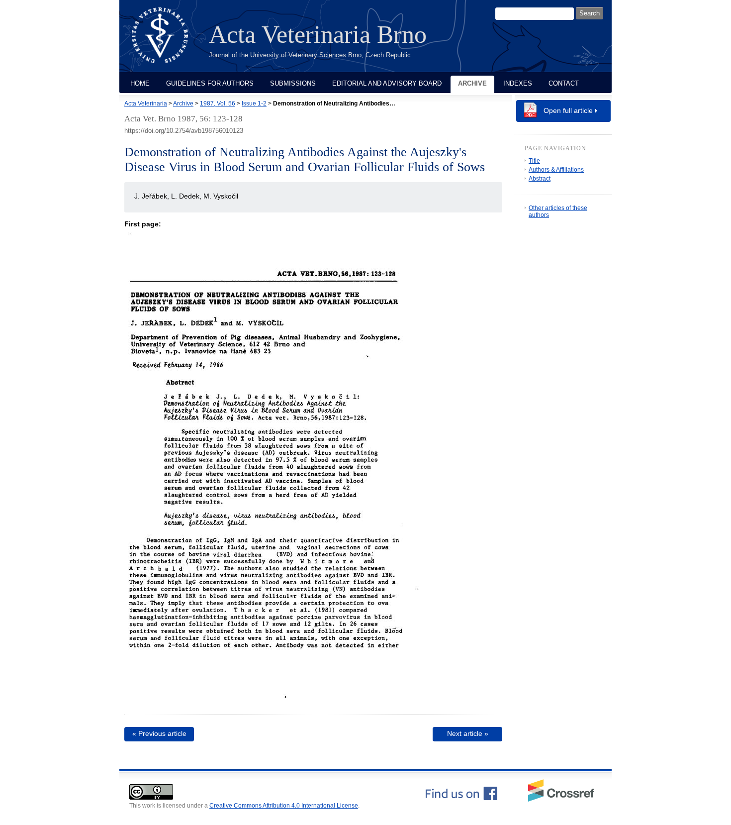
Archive (472, 83)
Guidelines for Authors (210, 83)
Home (140, 83)
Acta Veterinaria (145, 103)
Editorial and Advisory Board (387, 83)
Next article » (467, 733)
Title (534, 160)
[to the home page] (167, 41)
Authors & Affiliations (556, 169)
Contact (563, 83)
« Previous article (159, 733)
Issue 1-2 (254, 103)
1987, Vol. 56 (217, 103)
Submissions (293, 83)
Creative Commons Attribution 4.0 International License (283, 805)
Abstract (539, 178)
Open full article (568, 110)
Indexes (517, 83)
